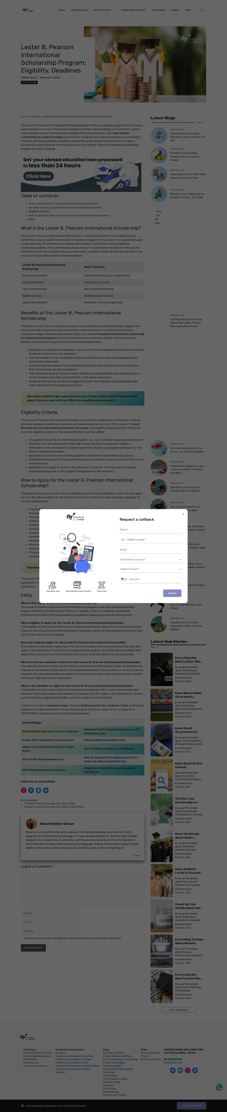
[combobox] (123, 539)
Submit (172, 593)
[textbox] (125, 579)
